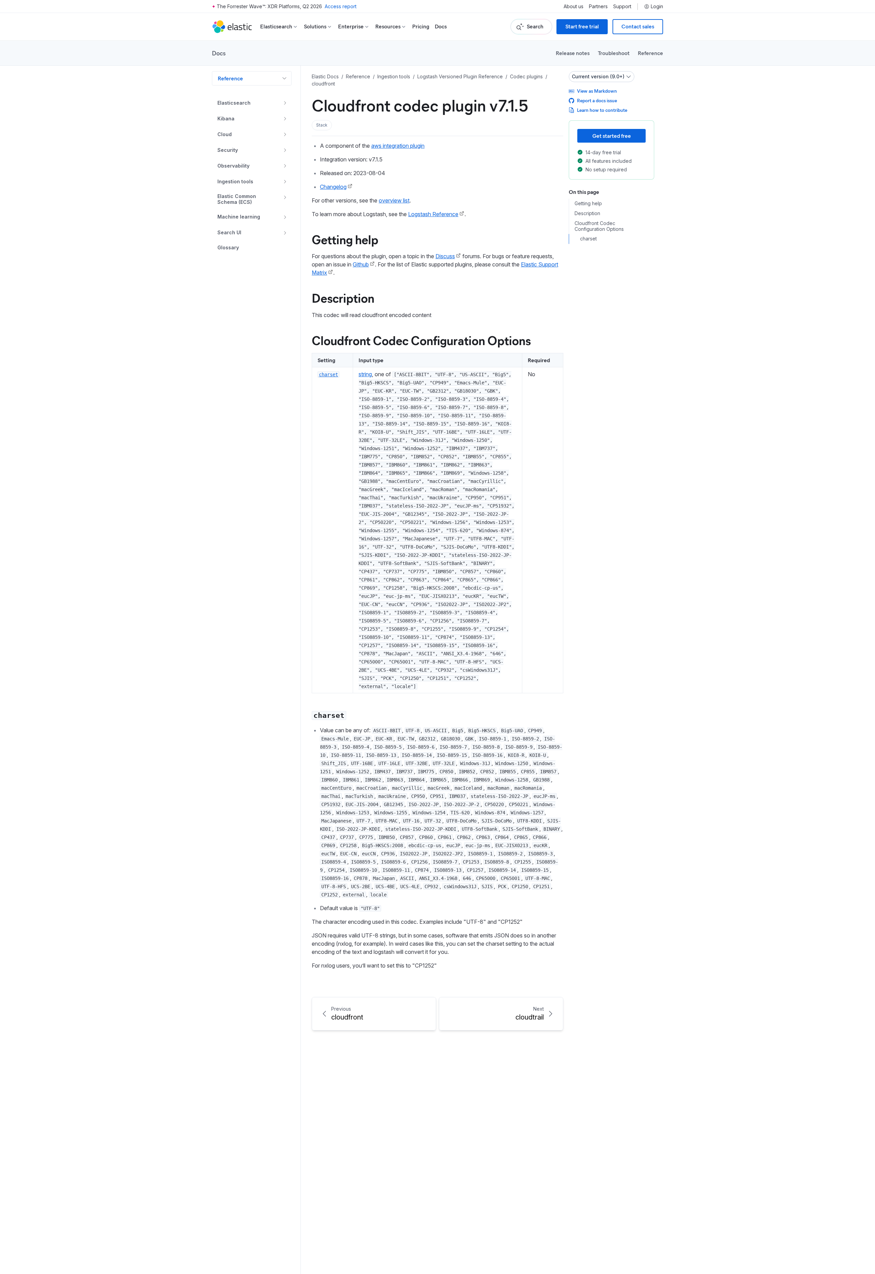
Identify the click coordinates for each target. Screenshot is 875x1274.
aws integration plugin (398, 145)
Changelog (333, 186)
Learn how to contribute (602, 110)
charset (588, 238)
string (365, 374)
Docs (441, 26)
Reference (650, 52)
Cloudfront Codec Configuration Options (421, 340)
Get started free (611, 135)
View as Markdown (597, 91)
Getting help (345, 239)
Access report (340, 6)
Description (343, 297)
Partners (598, 6)
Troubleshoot (614, 52)
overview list (394, 200)
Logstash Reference (433, 214)
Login (657, 6)
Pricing (420, 26)
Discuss (445, 256)
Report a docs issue (597, 100)
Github (361, 264)
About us (573, 6)
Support (622, 6)
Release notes (573, 52)
